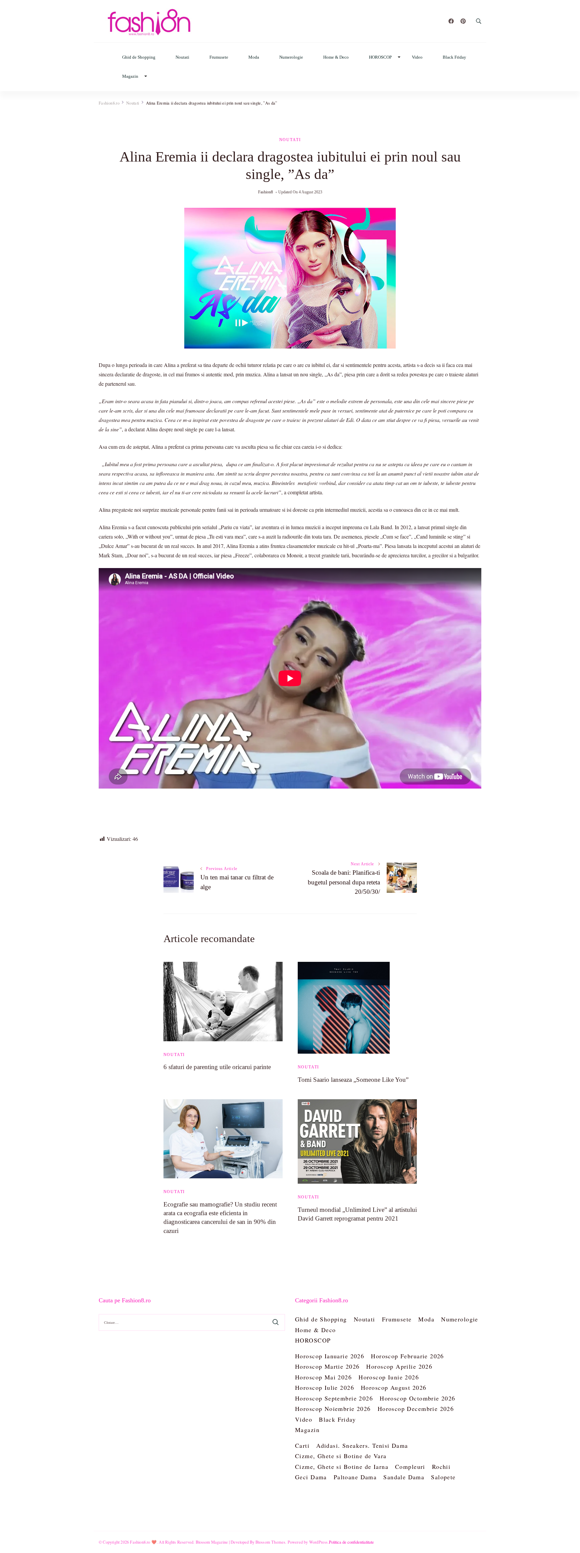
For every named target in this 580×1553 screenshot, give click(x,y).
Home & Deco (336, 57)
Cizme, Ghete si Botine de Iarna (341, 1467)
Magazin (130, 76)
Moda (253, 57)
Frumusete (218, 57)
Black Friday (454, 57)
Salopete (443, 1477)
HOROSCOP (380, 57)
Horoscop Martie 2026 (327, 1366)
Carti (302, 1445)
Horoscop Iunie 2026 (388, 1377)
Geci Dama (311, 1477)
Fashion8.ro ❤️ (143, 1542)
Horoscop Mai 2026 (323, 1377)
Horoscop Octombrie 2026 (417, 1398)
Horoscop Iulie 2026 (324, 1387)
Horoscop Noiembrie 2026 (333, 1409)
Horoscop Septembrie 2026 (334, 1398)
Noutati (182, 57)
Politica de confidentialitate (351, 1542)
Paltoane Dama (355, 1477)
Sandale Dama (403, 1477)
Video (417, 57)
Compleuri (410, 1467)
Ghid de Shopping (138, 57)
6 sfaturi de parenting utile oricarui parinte (217, 1066)
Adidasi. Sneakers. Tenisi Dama (362, 1445)
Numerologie (291, 57)
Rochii (441, 1467)
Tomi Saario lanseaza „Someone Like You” (353, 1079)
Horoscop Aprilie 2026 (399, 1366)
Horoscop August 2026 (393, 1387)
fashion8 (265, 192)
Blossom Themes (270, 1542)
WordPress (318, 1542)
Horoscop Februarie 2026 (407, 1356)
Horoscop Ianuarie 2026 (329, 1356)
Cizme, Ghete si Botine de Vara (341, 1456)
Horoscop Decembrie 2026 (416, 1409)
